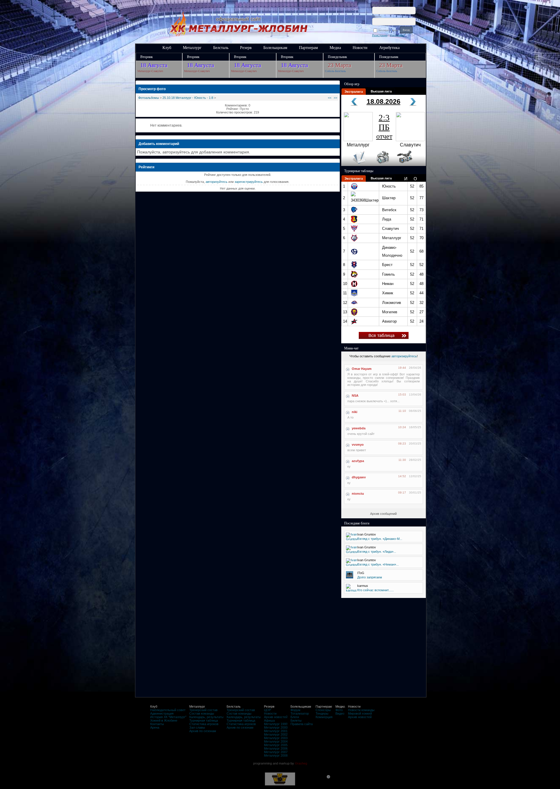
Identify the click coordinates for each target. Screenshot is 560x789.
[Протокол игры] (355, 165)
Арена (154, 727)
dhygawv (359, 477)
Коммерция (324, 717)
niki (354, 412)
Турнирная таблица (203, 720)
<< (329, 97)
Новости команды (361, 710)
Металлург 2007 (276, 752)
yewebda (358, 428)
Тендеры (322, 713)
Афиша (269, 720)
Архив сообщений (383, 513)
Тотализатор (299, 713)
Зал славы (197, 727)
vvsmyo (358, 444)
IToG (360, 573)
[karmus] (351, 590)
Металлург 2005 (276, 745)
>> (335, 97)
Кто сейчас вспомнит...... (375, 590)
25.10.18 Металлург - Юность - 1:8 (187, 97)
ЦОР (267, 710)
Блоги (294, 717)
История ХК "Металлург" (168, 717)
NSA (355, 395)
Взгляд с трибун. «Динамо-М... (379, 538)
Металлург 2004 (276, 741)
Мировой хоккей (360, 713)
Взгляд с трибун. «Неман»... (378, 564)
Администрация (162, 713)
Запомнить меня (389, 30)
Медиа (335, 48)
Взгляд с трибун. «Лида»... (376, 551)
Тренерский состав (203, 710)
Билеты (296, 720)
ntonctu (358, 493)
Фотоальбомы (148, 97)
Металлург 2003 (276, 738)
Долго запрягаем (369, 577)
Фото (339, 710)
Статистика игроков (203, 724)
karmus (362, 585)
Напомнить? (397, 35)
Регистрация (380, 35)
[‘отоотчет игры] (382, 165)
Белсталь (220, 48)
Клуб (166, 48)
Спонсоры (323, 710)
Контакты (157, 724)
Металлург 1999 (276, 724)
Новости (360, 48)
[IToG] (349, 577)
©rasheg (301, 763)
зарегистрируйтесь (249, 181)
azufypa (358, 461)
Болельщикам (275, 48)
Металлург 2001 (276, 731)
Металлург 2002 (276, 734)
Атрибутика (389, 48)
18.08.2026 (383, 101)
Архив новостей (276, 717)
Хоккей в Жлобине (163, 720)
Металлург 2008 (276, 755)
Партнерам (308, 48)
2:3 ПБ (384, 126)
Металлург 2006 (276, 748)
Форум (295, 710)
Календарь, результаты (206, 717)
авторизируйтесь (404, 356)
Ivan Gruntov (366, 534)
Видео (339, 713)
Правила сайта (301, 724)
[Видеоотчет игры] (410, 165)
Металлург (192, 48)
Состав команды (201, 713)
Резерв (246, 48)
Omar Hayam (362, 368)
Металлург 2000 (276, 727)
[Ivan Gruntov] (352, 539)
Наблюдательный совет (168, 710)
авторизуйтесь (217, 181)
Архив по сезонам (202, 731)
